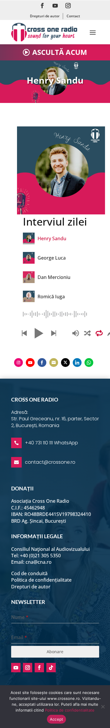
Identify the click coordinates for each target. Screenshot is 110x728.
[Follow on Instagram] (68, 5)
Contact (73, 15)
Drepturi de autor (45, 15)
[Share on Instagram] (18, 362)
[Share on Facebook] (42, 362)
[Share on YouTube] (30, 362)
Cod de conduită (29, 573)
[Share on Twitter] (65, 362)
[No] (103, 707)
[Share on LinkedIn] (77, 362)
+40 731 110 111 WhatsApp (51, 442)
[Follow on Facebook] (42, 5)
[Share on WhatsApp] (88, 362)
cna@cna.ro (39, 562)
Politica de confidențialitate (41, 580)
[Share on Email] (53, 362)
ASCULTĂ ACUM (59, 52)
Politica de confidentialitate (69, 710)
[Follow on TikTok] (51, 667)
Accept (56, 719)
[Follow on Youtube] (55, 5)
